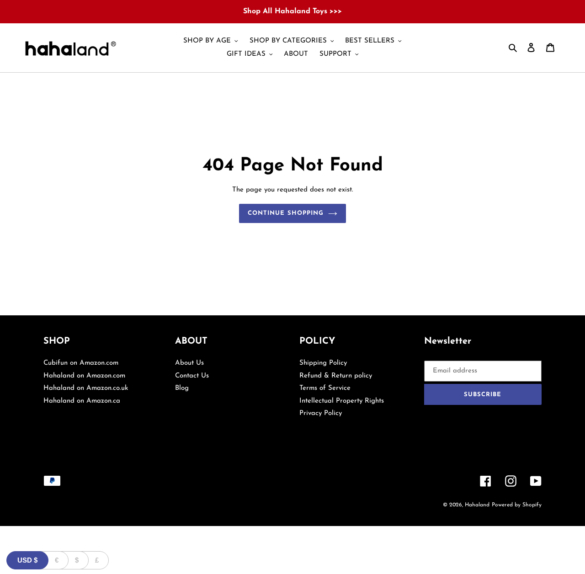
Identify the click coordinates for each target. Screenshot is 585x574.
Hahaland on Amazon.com (84, 375)
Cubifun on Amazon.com (80, 363)
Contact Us (192, 375)
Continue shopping (286, 213)
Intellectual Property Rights (341, 401)
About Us (189, 363)
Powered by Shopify (517, 505)
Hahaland (477, 505)
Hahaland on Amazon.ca (81, 401)
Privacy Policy (320, 413)
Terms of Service (325, 388)
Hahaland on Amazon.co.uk (85, 388)
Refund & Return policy (335, 375)
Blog (182, 388)
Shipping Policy (323, 363)
